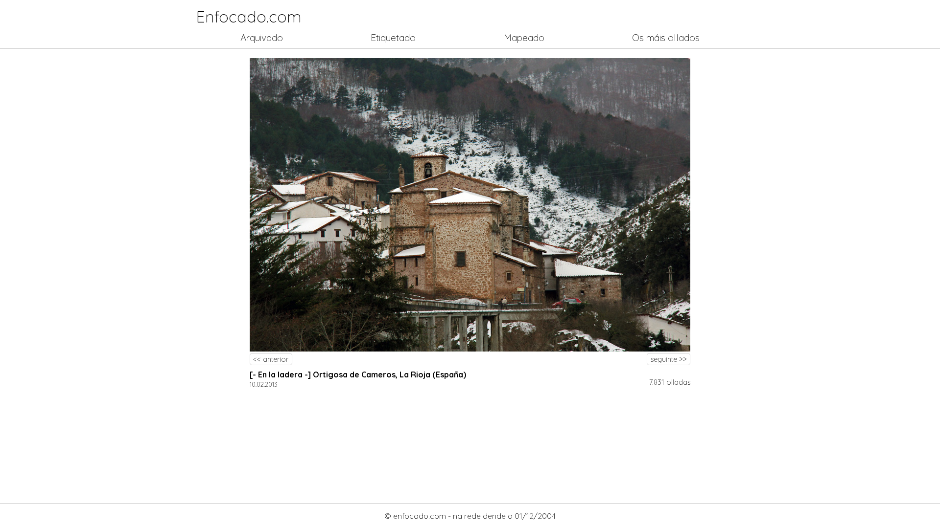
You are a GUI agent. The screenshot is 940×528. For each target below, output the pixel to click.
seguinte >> (669, 359)
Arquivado (261, 37)
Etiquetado (393, 37)
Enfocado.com (249, 16)
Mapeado (524, 37)
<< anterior (270, 359)
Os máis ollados (666, 37)
